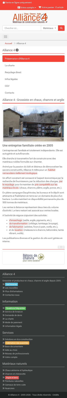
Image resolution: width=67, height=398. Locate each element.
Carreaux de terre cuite (15, 385)
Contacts (9, 92)
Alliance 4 (9, 50)
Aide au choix (11, 350)
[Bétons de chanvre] (33, 258)
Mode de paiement (13, 322)
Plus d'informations (14, 291)
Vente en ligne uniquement (18, 2)
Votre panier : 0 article (52, 7)
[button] (49, 28)
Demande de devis (13, 315)
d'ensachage (15, 220)
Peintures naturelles (14, 381)
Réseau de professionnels (17, 353)
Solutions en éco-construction (19, 339)
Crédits (56, 395)
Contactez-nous (12, 295)
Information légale (13, 326)
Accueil (8, 43)
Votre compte (27, 7)
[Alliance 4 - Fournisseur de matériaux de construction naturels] (33, 17)
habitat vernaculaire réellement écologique (28, 171)
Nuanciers (9, 388)
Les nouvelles (11, 288)
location (19, 230)
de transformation (18, 223)
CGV (7, 86)
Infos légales (11, 79)
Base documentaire (14, 346)
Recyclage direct (13, 72)
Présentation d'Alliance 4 (17, 58)
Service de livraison (14, 311)
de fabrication (16, 226)
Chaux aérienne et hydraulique (19, 370)
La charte (9, 65)
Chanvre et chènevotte (15, 374)
